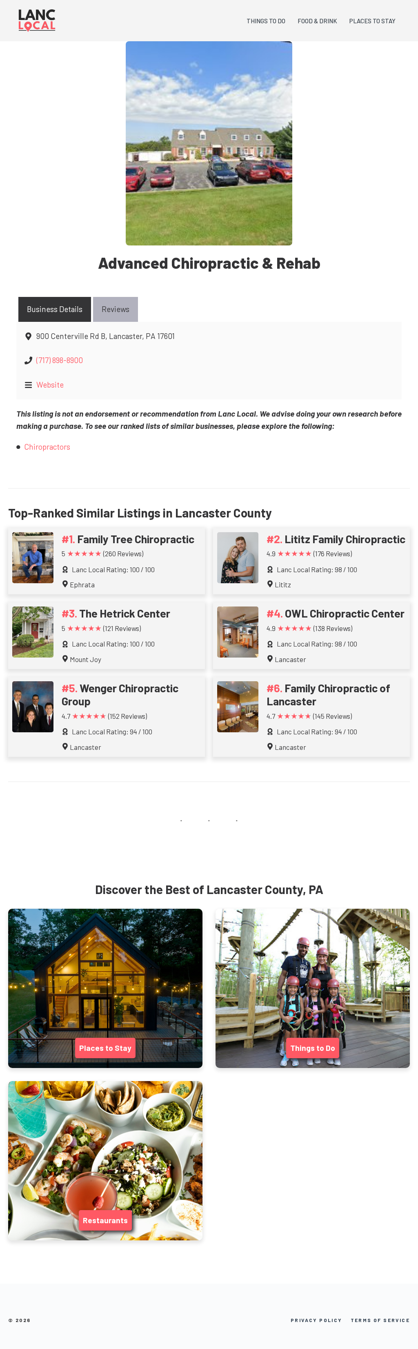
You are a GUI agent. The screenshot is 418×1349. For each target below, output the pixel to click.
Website (50, 384)
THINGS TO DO (266, 21)
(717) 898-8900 (59, 360)
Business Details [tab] (54, 309)
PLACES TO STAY (372, 21)
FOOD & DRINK (317, 21)
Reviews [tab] (115, 309)
